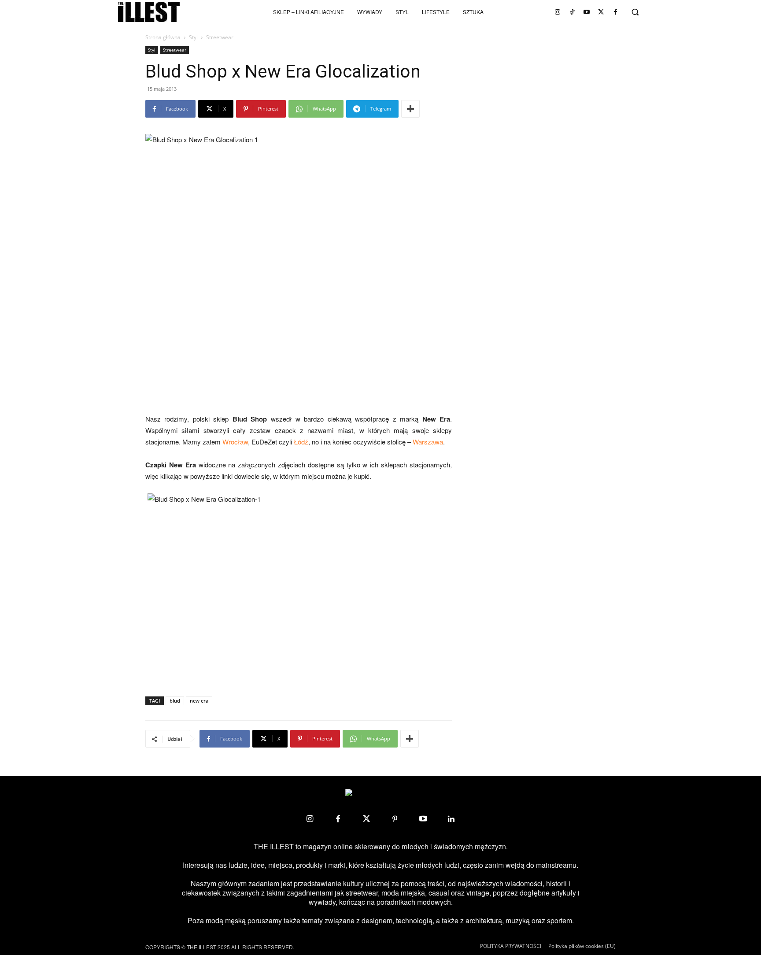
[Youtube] (586, 12)
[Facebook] (616, 12)
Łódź (301, 441)
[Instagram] (557, 12)
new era (199, 700)
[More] (410, 109)
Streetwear (174, 50)
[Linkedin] (451, 819)
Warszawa (428, 441)
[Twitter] (601, 12)
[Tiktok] (572, 12)
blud (175, 700)
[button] (635, 12)
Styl (193, 37)
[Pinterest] (395, 819)
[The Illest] (149, 12)
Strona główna (163, 37)
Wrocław (235, 441)
